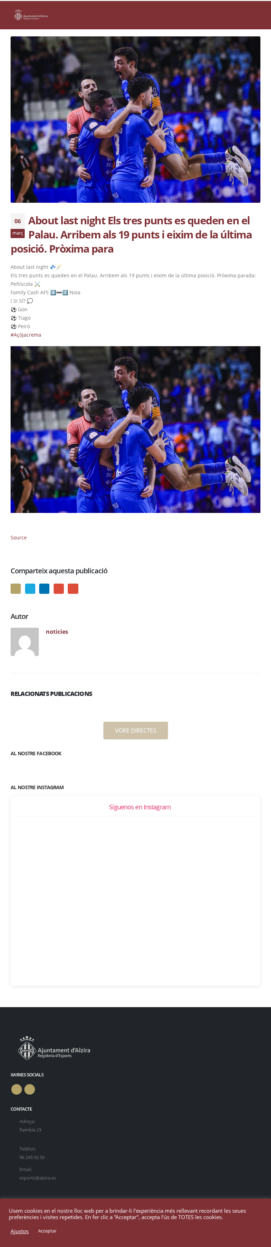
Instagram (29, 1089)
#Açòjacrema (26, 334)
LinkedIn (44, 589)
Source (19, 537)
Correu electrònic (73, 589)
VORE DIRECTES (135, 730)
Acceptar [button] (47, 1231)
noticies (57, 631)
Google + (59, 589)
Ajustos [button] (20, 1231)
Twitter (30, 589)
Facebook (16, 589)
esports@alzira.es (37, 1178)
